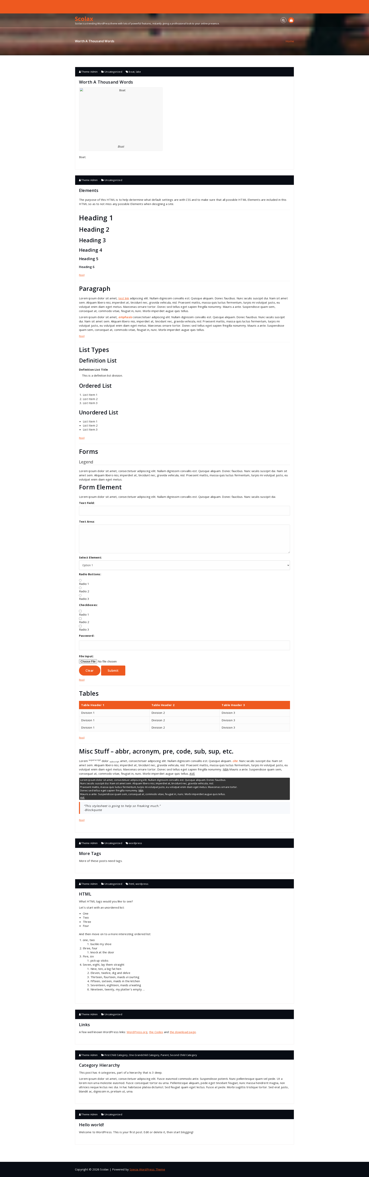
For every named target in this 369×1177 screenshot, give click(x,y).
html (131, 884)
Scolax (84, 18)
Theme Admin (89, 71)
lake (138, 71)
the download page (183, 1032)
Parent (165, 1055)
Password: (86, 635)
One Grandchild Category (144, 1055)
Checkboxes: (88, 605)
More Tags (90, 853)
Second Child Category (183, 1055)
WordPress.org (137, 1032)
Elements (89, 190)
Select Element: (90, 557)
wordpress (135, 843)
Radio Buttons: (90, 574)
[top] (82, 275)
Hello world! (91, 1124)
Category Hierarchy (99, 1065)
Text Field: (87, 503)
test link (123, 298)
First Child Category (116, 1055)
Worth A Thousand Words (106, 82)
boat (132, 71)
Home (290, 41)
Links (84, 1024)
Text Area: (87, 521)
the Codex (156, 1032)
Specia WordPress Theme (147, 1169)
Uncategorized (113, 71)
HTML (85, 894)
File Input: (86, 656)
